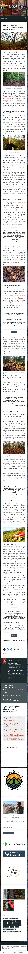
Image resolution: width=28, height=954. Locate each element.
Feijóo (20, 689)
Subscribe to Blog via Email (14, 319)
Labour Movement (17, 922)
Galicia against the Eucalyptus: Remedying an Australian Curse (13, 27)
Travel (19, 931)
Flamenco (18, 920)
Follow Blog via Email (8, 827)
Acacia (6, 689)
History (9, 922)
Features (12, 920)
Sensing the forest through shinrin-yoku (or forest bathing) (13, 725)
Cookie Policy (7, 948)
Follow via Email (8, 833)
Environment (12, 687)
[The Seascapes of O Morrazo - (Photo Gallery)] (8, 905)
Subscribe (14, 332)
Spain (14, 929)
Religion (17, 927)
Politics (12, 927)
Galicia (5, 922)
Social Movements (7, 929)
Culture (15, 918)
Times (14, 931)
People (19, 925)
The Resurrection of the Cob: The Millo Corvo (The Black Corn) (13, 700)
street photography (7, 931)
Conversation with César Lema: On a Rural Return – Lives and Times (14, 719)
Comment (19, 761)
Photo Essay (6, 927)
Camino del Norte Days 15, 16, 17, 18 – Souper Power (14, 730)
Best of (7, 687)
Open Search (25, 18)
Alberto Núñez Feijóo (9, 96)
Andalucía (6, 918)
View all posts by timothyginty (13, 678)
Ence (14, 203)
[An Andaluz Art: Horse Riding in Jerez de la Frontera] (8, 894)
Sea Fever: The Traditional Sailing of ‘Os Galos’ (14, 696)
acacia (23, 164)
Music (5, 925)
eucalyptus (14, 164)
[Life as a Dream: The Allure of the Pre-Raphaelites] (19, 894)
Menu (5, 18)
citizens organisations (16, 205)
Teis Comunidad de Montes (14, 690)
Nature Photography (12, 925)
